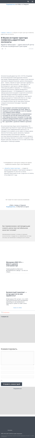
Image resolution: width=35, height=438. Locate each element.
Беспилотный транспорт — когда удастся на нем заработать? (16, 294)
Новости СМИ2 (17, 307)
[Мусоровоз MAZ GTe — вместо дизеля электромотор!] (17, 251)
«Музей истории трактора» (12, 168)
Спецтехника (6, 312)
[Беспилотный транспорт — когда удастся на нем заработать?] (17, 283)
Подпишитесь (10, 4)
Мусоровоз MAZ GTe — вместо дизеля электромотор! (15, 264)
